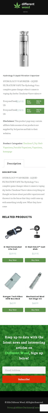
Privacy (10, 407)
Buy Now (29, 102)
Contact (37, 407)
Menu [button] (25, 12)
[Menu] (24, 394)
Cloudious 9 (28, 143)
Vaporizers (37, 147)
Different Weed (24, 5)
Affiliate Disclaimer (24, 407)
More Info (38, 102)
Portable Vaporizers (22, 147)
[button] (24, 379)
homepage (7, 151)
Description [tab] (14, 163)
